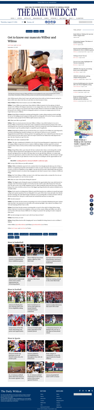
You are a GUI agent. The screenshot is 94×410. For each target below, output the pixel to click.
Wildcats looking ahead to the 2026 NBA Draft (53, 279)
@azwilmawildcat (36, 224)
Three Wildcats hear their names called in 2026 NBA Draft (35, 259)
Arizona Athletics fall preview (81, 90)
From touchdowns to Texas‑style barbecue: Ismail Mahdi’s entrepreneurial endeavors (82, 98)
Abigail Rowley (76, 79)
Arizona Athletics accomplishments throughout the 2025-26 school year (35, 356)
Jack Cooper (11, 45)
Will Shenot (75, 51)
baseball (10, 234)
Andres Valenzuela (76, 86)
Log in (56, 408)
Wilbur (45, 234)
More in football (14, 289)
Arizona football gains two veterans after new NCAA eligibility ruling (83, 84)
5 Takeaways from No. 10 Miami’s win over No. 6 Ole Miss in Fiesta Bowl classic (53, 330)
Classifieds (79, 18)
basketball (29, 31)
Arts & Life (27, 18)
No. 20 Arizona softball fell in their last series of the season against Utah (16, 376)
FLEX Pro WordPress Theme (46, 408)
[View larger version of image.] (35, 70)
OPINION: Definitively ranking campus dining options (81, 76)
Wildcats (10, 237)
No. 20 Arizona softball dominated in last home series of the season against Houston (35, 377)
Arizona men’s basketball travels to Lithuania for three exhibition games (83, 49)
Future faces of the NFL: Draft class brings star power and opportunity (16, 329)
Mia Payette (75, 64)
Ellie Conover (75, 57)
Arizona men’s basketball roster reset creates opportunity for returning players (16, 281)
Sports (19, 18)
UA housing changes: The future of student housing (82, 42)
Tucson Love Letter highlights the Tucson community (82, 62)
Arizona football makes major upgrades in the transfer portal (35, 329)
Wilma (17, 237)
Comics (46, 18)
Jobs (42, 404)
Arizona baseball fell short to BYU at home (52, 375)
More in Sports (14, 338)
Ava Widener (75, 92)
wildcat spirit (53, 234)
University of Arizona (36, 234)
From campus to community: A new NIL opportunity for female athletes (53, 356)
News (12, 18)
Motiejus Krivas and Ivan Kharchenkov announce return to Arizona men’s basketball (53, 260)
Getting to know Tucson (80, 55)
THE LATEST (77, 30)
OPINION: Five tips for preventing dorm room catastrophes (82, 69)
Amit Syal (18, 45)
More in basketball (15, 242)
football (36, 31)
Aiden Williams (76, 72)
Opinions (53, 18)
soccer (16, 234)
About (71, 18)
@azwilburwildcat (20, 224)
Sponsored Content (45, 407)
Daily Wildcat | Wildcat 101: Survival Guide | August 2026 (83, 34)
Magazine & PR (37, 18)
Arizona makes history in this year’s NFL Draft (54, 305)
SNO (53, 408)
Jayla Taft (75, 44)
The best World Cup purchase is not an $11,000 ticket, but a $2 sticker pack (16, 356)
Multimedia (63, 18)
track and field (24, 234)
